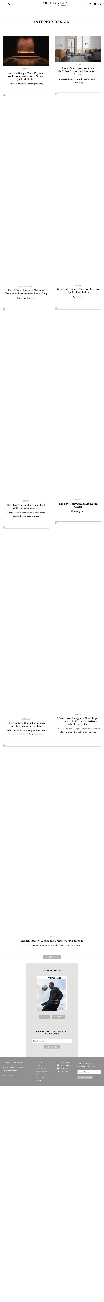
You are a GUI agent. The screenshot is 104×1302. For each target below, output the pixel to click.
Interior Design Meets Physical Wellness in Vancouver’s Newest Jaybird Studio (26, 76)
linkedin (64, 1071)
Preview (44, 1017)
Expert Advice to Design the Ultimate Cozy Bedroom (52, 941)
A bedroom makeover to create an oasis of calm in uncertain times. (52, 945)
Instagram (90, 4)
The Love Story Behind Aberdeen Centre (78, 505)
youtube (65, 1068)
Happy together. (78, 511)
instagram (66, 1065)
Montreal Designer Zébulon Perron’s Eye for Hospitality (78, 290)
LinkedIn (100, 4)
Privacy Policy (9, 1075)
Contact (40, 1080)
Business (78, 499)
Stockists (40, 1065)
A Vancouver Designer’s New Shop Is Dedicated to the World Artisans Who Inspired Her (78, 721)
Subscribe (58, 1017)
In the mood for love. (26, 298)
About (39, 1062)
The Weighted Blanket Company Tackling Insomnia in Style (26, 724)
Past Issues (41, 1074)
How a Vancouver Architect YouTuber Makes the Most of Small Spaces (78, 71)
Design (26, 69)
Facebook (86, 4)
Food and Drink (26, 286)
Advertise (40, 1068)
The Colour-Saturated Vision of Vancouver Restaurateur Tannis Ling (26, 292)
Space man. (78, 296)
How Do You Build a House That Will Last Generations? (26, 506)
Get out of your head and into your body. (26, 83)
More (52, 957)
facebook (65, 1062)
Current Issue (42, 1071)
